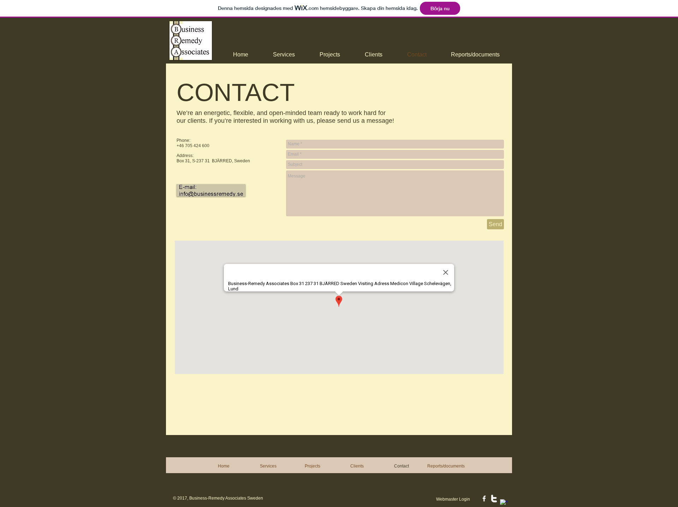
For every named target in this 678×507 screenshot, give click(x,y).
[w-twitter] (494, 498)
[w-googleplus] (504, 503)
